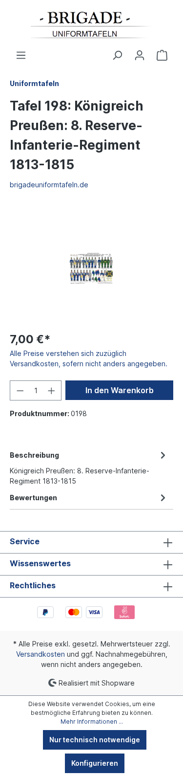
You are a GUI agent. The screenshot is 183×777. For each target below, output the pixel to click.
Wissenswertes (40, 563)
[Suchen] (117, 55)
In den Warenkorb (119, 390)
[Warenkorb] (162, 55)
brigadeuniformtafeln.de (49, 184)
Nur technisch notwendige (94, 739)
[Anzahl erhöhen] (51, 390)
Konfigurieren (94, 763)
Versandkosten (40, 654)
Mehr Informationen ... (92, 721)
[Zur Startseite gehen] (91, 25)
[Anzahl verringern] (20, 390)
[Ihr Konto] (139, 55)
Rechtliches (33, 585)
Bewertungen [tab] (33, 497)
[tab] (89, 467)
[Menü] (21, 55)
